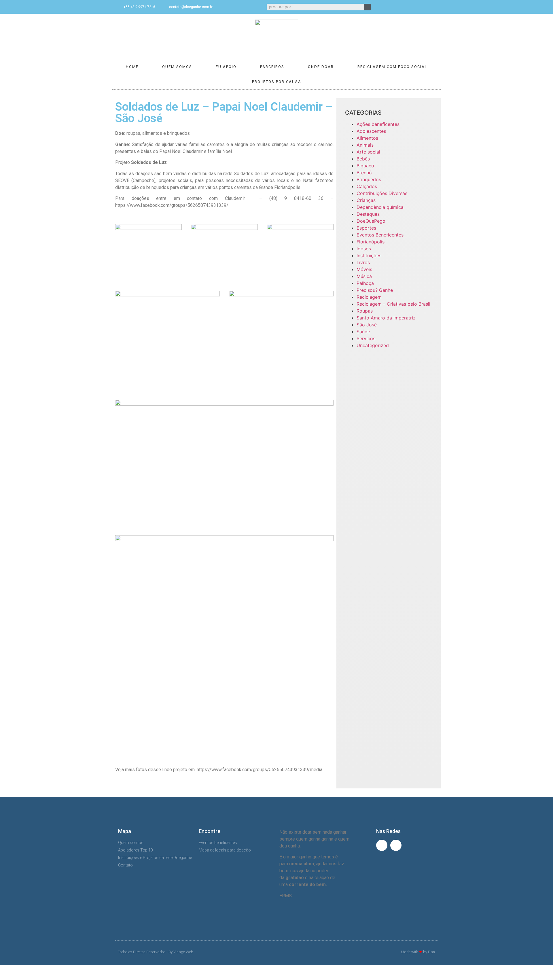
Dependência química (380, 207)
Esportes (366, 228)
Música (364, 276)
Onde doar (321, 67)
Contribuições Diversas (382, 193)
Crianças (366, 200)
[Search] (367, 7)
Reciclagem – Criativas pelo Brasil (393, 304)
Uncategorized (373, 345)
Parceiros (272, 67)
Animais (365, 145)
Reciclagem (369, 297)
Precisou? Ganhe (375, 290)
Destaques (368, 214)
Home (132, 67)
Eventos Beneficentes (380, 235)
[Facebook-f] (422, 7)
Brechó (364, 172)
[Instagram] (431, 7)
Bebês (363, 159)
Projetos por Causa (276, 82)
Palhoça (365, 283)
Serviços (366, 338)
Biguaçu (365, 166)
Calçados (367, 186)
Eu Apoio (226, 67)
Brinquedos (369, 179)
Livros (363, 262)
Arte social (368, 152)
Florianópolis (371, 242)
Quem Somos (177, 67)
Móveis (364, 269)
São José (367, 325)
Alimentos (367, 138)
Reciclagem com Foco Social (392, 67)
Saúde (363, 331)
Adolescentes (371, 131)
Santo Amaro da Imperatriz (386, 318)
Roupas (365, 311)
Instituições (369, 255)
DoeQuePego (371, 221)
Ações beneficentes (378, 124)
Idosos (364, 248)
